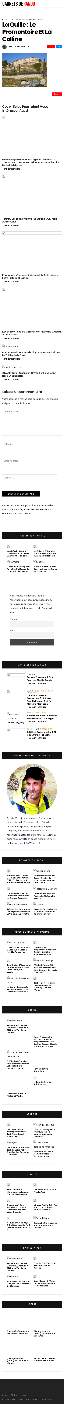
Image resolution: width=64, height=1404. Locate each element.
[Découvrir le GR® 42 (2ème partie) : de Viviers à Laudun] (45, 1144)
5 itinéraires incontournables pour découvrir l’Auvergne (42, 717)
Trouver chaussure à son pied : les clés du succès (40, 679)
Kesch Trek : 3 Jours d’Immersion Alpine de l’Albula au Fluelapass (31, 333)
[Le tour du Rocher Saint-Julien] (34, 1077)
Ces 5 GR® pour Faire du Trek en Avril (45, 1190)
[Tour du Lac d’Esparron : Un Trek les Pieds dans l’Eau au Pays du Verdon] (8, 960)
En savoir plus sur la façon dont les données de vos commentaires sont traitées (30, 509)
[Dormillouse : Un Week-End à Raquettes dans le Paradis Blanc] (34, 1276)
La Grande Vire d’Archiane (40, 1070)
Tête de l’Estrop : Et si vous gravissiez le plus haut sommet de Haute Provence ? (45, 969)
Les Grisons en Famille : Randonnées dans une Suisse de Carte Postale (45, 553)
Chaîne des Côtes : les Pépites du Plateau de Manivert (44, 896)
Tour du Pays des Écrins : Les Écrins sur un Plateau (44, 1265)
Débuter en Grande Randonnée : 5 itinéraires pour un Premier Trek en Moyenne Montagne (40, 699)
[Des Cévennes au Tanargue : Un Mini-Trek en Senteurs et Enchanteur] (8, 1125)
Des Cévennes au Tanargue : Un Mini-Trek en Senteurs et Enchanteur (16, 1133)
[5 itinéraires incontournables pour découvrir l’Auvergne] (16, 718)
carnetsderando (16, 46)
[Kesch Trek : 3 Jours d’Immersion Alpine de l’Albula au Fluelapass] (32, 308)
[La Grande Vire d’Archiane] (45, 1058)
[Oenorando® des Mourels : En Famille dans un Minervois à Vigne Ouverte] (8, 1200)
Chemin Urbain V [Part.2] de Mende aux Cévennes (44, 1333)
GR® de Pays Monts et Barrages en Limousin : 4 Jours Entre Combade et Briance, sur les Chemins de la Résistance (30, 162)
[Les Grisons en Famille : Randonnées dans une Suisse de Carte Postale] (34, 546)
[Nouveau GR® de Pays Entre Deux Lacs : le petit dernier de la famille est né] (8, 1218)
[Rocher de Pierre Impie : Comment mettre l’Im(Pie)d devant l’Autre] (34, 978)
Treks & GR (32, 692)
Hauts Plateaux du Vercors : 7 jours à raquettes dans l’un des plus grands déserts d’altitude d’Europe (45, 1042)
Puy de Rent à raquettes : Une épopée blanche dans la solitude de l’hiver (44, 951)
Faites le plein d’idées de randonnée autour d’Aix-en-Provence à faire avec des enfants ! (18, 879)
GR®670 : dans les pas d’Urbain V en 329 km (44, 1359)
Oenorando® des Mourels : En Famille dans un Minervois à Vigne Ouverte (16, 1209)
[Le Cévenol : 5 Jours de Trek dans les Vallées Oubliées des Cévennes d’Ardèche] (12, 1142)
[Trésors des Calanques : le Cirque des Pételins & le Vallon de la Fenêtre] (18, 904)
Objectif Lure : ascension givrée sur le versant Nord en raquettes (29, 374)
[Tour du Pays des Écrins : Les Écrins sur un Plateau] (34, 1258)
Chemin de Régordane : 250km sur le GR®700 (18, 1332)
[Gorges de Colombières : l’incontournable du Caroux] (41, 1218)
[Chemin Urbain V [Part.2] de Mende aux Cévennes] (45, 1321)
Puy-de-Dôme (40, 712)
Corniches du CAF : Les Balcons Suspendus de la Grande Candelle (18, 896)
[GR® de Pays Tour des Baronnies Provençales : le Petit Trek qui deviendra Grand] (19, 1054)
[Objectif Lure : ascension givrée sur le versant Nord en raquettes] (32, 367)
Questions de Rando (44, 691)
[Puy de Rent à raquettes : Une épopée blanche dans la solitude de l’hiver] (34, 942)
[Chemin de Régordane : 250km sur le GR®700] (19, 1321)
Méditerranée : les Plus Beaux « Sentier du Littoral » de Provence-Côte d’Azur (44, 879)
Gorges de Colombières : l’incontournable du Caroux (45, 1225)
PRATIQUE (31, 674)
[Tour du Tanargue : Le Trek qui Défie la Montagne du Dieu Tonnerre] (43, 1125)
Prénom (13, 619)
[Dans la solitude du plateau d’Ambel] (19, 1083)
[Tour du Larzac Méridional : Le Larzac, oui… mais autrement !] (32, 195)
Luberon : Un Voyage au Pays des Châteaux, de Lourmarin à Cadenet (18, 569)
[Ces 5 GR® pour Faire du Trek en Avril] (34, 1185)
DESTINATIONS (8, 1399)
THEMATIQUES (23, 1399)
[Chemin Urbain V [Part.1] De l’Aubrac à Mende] (19, 1348)
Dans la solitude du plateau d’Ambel (16, 1094)
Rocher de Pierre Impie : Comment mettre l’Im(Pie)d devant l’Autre (44, 986)
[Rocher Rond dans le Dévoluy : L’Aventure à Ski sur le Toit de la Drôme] (32, 346)
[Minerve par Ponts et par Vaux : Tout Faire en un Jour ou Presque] (34, 1200)
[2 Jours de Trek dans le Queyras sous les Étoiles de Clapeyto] (39, 562)
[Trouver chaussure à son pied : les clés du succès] (16, 679)
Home (4, 19)
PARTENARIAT (46, 1399)
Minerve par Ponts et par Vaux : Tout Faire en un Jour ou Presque (45, 1207)
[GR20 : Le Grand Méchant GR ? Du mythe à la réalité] (16, 734)
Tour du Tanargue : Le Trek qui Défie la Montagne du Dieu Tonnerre (44, 1133)
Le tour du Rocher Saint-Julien (42, 1083)
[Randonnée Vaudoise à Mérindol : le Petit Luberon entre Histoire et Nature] (32, 251)
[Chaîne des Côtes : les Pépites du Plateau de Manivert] (45, 889)
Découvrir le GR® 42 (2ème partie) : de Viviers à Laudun (43, 1154)
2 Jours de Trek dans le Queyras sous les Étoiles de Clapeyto (45, 569)
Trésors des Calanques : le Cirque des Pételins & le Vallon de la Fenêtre (18, 911)
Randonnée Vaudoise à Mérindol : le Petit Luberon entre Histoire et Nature (30, 276)
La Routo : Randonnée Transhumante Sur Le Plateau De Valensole (17, 989)
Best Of (30, 691)
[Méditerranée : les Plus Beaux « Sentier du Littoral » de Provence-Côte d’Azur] (41, 871)
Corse (30, 729)
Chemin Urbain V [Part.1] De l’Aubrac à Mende (17, 1360)
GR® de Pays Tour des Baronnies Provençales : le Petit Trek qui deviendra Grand (18, 1065)
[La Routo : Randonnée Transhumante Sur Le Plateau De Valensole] (19, 980)
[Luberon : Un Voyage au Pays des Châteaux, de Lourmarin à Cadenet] (13, 562)
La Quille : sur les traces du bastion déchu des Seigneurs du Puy (45, 911)
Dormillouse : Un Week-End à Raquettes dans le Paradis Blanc (44, 1283)
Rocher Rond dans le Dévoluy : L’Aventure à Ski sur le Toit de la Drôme (31, 354)
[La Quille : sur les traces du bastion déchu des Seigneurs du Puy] (38, 904)
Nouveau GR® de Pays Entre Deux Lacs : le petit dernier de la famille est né (18, 1226)
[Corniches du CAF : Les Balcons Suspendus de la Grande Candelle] (8, 889)
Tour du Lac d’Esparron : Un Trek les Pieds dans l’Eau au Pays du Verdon (19, 968)
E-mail (12, 629)
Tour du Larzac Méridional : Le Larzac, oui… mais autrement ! (29, 220)
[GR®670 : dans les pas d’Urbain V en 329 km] (45, 1348)
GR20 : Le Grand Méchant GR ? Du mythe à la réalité (41, 733)
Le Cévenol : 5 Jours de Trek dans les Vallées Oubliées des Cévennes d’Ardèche (18, 1151)
